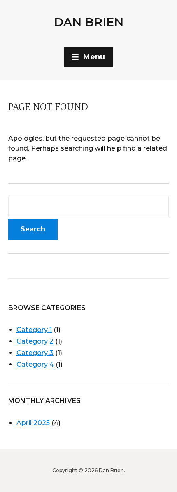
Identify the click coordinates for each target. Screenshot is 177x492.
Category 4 (35, 364)
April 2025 (33, 423)
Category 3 (35, 353)
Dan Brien (88, 22)
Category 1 (34, 330)
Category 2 (35, 341)
